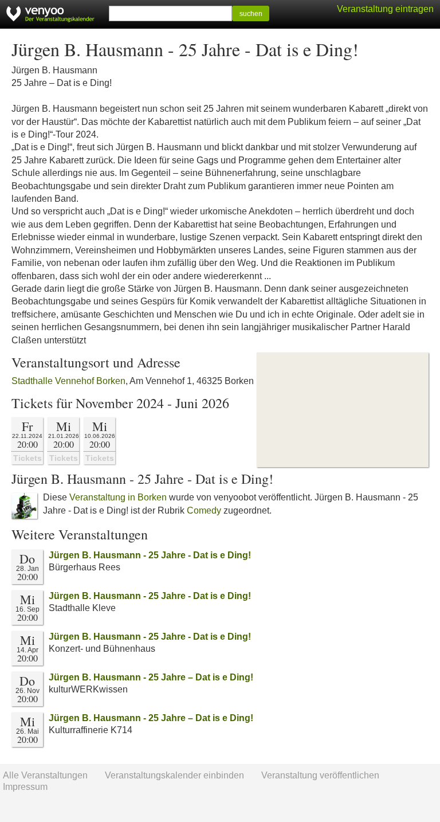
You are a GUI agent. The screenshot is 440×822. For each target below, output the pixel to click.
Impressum (25, 787)
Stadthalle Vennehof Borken (68, 381)
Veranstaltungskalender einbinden (174, 775)
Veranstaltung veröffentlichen (320, 775)
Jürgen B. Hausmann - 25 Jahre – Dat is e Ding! (151, 677)
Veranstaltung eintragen (385, 9)
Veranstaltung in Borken (118, 497)
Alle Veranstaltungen (45, 775)
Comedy (204, 510)
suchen (250, 14)
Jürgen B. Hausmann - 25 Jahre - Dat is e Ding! (150, 555)
